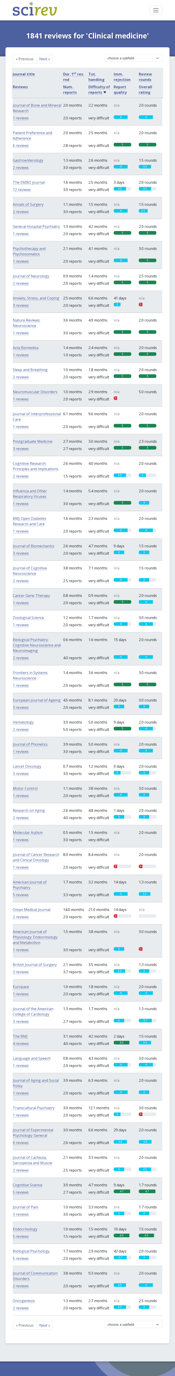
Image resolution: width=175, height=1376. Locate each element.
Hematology (23, 722)
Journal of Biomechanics (33, 545)
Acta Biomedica (26, 347)
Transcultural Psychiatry (33, 1107)
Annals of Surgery (28, 204)
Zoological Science (28, 617)
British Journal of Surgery (35, 964)
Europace (21, 986)
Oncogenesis (24, 1300)
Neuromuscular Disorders (35, 391)
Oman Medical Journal (31, 909)
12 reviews (22, 189)
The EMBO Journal (29, 182)
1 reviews (21, 118)
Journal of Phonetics (30, 744)
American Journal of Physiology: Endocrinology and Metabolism (35, 937)
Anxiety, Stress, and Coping (36, 298)
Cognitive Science (27, 1184)
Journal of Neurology (31, 276)
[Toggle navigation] (155, 10)
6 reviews (21, 145)
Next (44, 58)
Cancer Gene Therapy (31, 595)
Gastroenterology (28, 160)
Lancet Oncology (27, 766)
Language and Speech (32, 1058)
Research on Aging (29, 810)
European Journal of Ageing (37, 700)
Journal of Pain (25, 1207)
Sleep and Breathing (30, 369)
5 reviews (21, 894)
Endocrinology (25, 1229)
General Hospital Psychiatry (36, 226)
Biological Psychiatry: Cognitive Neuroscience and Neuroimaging (37, 645)
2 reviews (21, 167)
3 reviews (21, 305)
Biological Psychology (31, 1251)
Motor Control (25, 788)
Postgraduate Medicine (32, 441)
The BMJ (20, 1036)
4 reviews (21, 1043)
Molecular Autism (28, 832)
